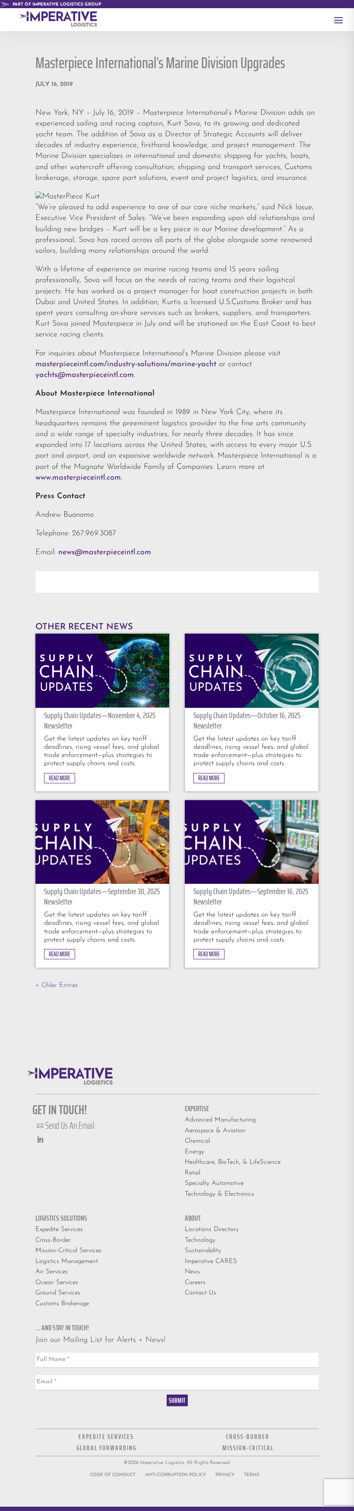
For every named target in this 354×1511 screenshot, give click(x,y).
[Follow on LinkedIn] (40, 1140)
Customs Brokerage (62, 1304)
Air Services (51, 1272)
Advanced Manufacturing (220, 1120)
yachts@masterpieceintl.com (84, 375)
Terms (251, 1475)
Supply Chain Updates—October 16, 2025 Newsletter (246, 720)
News (192, 1272)
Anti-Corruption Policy (175, 1475)
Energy (194, 1152)
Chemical (197, 1141)
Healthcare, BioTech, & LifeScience (233, 1162)
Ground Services (57, 1293)
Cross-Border (53, 1240)
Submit (177, 1400)
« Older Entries (56, 985)
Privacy (224, 1475)
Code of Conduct (113, 1475)
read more (59, 778)
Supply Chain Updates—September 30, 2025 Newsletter (102, 896)
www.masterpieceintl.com (78, 478)
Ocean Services (56, 1282)
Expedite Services (59, 1229)
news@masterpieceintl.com (104, 552)
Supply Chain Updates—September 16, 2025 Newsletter (250, 896)
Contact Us (200, 1293)
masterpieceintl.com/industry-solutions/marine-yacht (125, 364)
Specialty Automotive (214, 1183)
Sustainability (203, 1250)
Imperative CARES (211, 1261)
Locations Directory (212, 1229)
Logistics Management (66, 1261)
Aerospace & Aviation (215, 1131)
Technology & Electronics (219, 1194)
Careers (195, 1282)
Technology (200, 1240)
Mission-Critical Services (68, 1250)
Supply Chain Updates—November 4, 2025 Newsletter (99, 720)
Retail (192, 1173)
